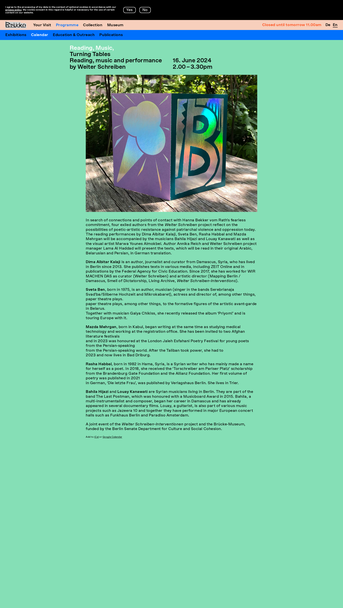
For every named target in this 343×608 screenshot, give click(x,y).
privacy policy (13, 10)
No (145, 10)
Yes (129, 10)
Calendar (39, 35)
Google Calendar (112, 437)
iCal (96, 437)
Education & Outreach (74, 35)
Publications (111, 35)
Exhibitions (15, 35)
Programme (67, 25)
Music (104, 48)
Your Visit (42, 25)
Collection (92, 25)
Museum (115, 25)
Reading (81, 48)
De (327, 25)
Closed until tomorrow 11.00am (292, 25)
